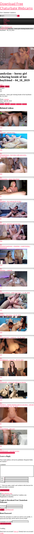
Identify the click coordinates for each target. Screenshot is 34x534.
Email (2, 480)
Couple (6, 28)
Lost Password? (9, 509)
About (2, 86)
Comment (3, 464)
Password (3, 508)
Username (3, 506)
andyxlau (7, 102)
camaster (6, 99)
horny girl (19, 104)
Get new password (5, 523)
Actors (5, 24)
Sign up (16, 531)
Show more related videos (7, 453)
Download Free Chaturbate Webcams (16, 5)
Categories (7, 20)
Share (7, 86)
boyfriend (13, 104)
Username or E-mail (6, 521)
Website (2, 482)
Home (5, 19)
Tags (5, 22)
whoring (24, 104)
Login (2, 509)
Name (2, 478)
